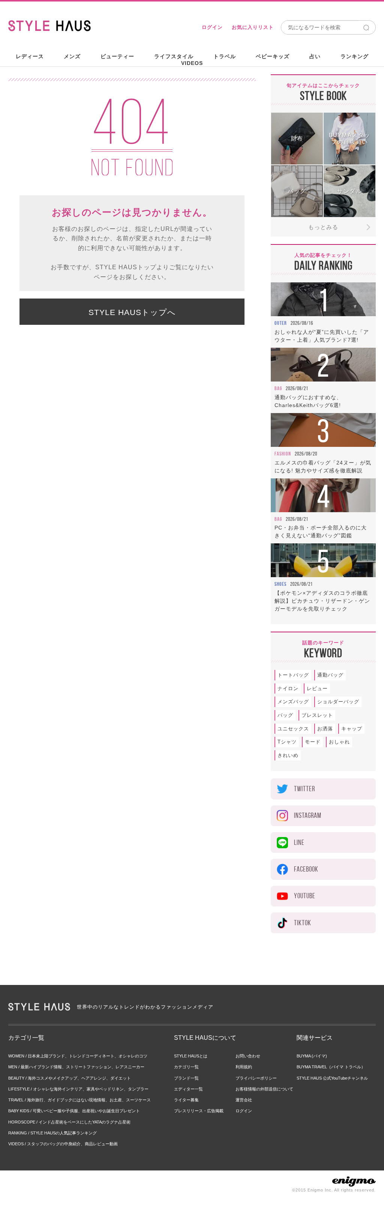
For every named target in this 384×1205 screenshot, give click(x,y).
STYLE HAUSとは (190, 1056)
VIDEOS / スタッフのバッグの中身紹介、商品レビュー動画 (63, 1144)
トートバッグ (293, 675)
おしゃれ (339, 742)
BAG (278, 388)
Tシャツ (287, 742)
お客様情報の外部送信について (264, 1089)
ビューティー (117, 56)
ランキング (354, 56)
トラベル (224, 56)
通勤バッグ (330, 675)
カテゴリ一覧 (186, 1067)
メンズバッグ (293, 701)
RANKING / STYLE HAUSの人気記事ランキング (52, 1133)
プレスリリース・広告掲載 (199, 1110)
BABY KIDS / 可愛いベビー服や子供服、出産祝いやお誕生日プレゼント (74, 1110)
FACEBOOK (306, 869)
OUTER (280, 323)
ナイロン (288, 688)
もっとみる (323, 227)
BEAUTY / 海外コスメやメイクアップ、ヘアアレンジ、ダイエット (69, 1078)
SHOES (280, 584)
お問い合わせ (248, 1056)
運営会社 (244, 1100)
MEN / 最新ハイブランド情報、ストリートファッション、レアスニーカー (76, 1067)
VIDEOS (192, 63)
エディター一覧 (188, 1089)
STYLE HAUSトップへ (132, 312)
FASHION (282, 454)
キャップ (351, 728)
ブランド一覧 (186, 1078)
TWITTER (304, 789)
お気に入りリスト (253, 27)
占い (315, 56)
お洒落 (325, 728)
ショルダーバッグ (338, 701)
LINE (299, 842)
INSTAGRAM (307, 815)
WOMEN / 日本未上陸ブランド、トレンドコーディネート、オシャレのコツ (77, 1056)
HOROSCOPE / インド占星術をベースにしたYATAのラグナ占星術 (69, 1122)
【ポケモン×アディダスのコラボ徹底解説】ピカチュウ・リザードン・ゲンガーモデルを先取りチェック (322, 601)
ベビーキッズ (273, 56)
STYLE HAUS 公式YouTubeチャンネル (332, 1078)
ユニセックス (293, 728)
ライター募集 (186, 1100)
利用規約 (244, 1067)
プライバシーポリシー (256, 1078)
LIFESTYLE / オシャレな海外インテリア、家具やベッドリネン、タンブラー (78, 1089)
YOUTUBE (304, 896)
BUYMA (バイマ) (312, 1056)
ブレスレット (317, 715)
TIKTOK (302, 923)
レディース (30, 56)
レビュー (317, 688)
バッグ (285, 715)
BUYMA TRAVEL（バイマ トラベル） (331, 1067)
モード (313, 742)
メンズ (72, 56)
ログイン (212, 27)
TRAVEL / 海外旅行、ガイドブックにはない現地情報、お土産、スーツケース (79, 1100)
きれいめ (288, 755)
